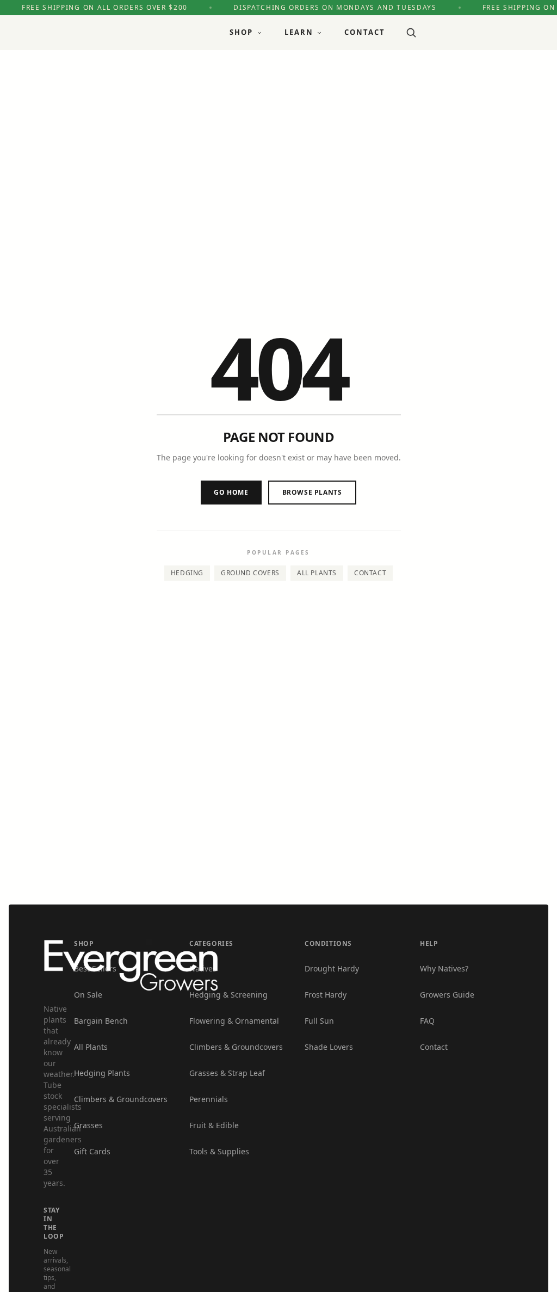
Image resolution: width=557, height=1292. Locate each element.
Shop (241, 32)
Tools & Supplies (219, 1151)
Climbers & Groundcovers (121, 1099)
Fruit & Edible (214, 1125)
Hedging (187, 572)
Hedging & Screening (228, 994)
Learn (298, 32)
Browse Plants (312, 492)
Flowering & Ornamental (234, 1021)
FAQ (427, 1021)
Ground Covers (250, 572)
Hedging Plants (102, 1073)
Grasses (88, 1125)
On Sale (88, 994)
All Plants (317, 572)
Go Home (231, 492)
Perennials (208, 1099)
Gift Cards (92, 1151)
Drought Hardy (332, 968)
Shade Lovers (329, 1047)
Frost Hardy (325, 994)
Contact (364, 32)
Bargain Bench (101, 1021)
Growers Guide (447, 994)
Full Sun (319, 1021)
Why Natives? (444, 968)
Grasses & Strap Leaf (227, 1073)
